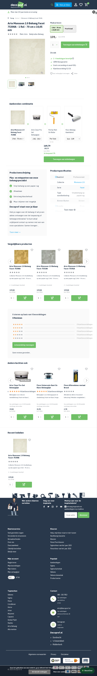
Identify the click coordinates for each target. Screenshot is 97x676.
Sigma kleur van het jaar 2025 (61, 545)
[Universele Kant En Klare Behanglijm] (48, 376)
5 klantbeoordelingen (55, 391)
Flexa (10, 601)
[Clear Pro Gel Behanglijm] (21, 376)
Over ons (11, 542)
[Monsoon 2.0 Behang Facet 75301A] (76, 257)
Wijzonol (11, 614)
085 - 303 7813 (62, 595)
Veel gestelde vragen (15, 533)
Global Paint (12, 620)
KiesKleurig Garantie (57, 536)
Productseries (55, 578)
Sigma (52, 566)
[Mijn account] (75, 5)
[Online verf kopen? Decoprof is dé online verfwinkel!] (19, 4)
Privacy (53, 654)
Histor (10, 607)
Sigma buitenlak (56, 569)
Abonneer (83, 515)
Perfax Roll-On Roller (52, 131)
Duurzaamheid (13, 545)
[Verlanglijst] (81, 5)
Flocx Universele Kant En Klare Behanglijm (47, 386)
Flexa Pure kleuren (57, 542)
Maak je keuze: (56, 23)
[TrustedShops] (55, 660)
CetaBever (12, 604)
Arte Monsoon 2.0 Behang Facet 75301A (74, 267)
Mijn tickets (12, 569)
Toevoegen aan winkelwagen (64, 159)
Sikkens (53, 572)
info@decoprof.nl (63, 608)
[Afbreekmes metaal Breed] (76, 376)
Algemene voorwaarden (37, 654)
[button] (26, 77)
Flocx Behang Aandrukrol (70, 131)
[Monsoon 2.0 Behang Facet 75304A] (21, 257)
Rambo (10, 623)
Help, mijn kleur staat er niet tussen (63, 533)
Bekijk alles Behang (36, 34)
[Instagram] (53, 506)
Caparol (11, 617)
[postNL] (71, 660)
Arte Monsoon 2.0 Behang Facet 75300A (19, 456)
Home (17, 18)
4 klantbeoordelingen (28, 391)
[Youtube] (61, 506)
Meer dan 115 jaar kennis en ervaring (24, 12)
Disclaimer (65, 654)
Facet (82, 188)
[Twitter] (48, 506)
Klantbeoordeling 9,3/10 (62, 69)
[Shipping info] (73, 58)
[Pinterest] (57, 506)
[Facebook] (44, 506)
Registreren (12, 562)
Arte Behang (12, 626)
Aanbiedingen (55, 562)
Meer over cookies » (60, 672)
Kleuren (53, 539)
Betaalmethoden (14, 539)
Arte (26, 34)
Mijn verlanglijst (13, 572)
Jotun (10, 610)
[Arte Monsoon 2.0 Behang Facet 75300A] (20, 446)
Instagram (61, 622)
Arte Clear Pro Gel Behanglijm (36, 132)
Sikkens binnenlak (56, 575)
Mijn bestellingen (14, 566)
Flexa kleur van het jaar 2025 (60, 549)
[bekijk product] (25, 298)
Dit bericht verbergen (39, 672)
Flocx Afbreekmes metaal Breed (74, 386)
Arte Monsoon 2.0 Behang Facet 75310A (47, 267)
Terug (12, 18)
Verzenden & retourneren (17, 536)
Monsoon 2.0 (79, 182)
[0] (86, 5)
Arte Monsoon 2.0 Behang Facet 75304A (20, 267)
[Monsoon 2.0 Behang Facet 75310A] (48, 257)
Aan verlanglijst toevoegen (61, 73)
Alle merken (12, 629)
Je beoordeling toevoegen (24, 345)
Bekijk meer (12, 552)
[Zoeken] (52, 5)
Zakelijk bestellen (14, 549)
